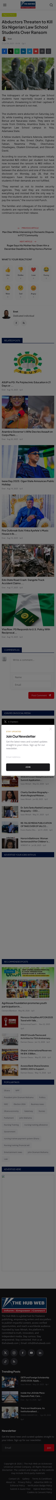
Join (28, 767)
